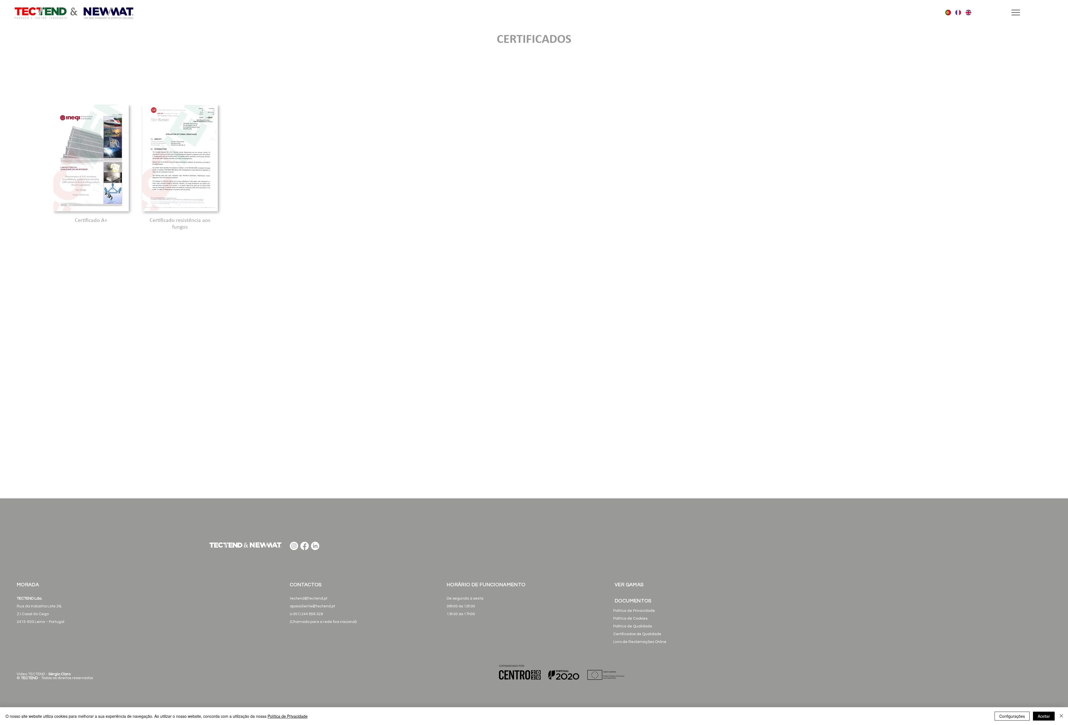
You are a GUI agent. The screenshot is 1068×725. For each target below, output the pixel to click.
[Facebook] (304, 546)
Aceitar (1044, 716)
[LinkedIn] (315, 546)
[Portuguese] (946, 12)
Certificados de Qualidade (637, 634)
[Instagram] (294, 546)
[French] (956, 12)
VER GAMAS (629, 584)
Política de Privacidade (634, 611)
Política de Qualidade (632, 626)
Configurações (1012, 716)
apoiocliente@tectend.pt (312, 606)
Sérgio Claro (59, 674)
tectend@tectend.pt (308, 598)
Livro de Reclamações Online (639, 642)
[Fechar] (1061, 716)
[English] (966, 12)
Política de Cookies (630, 618)
